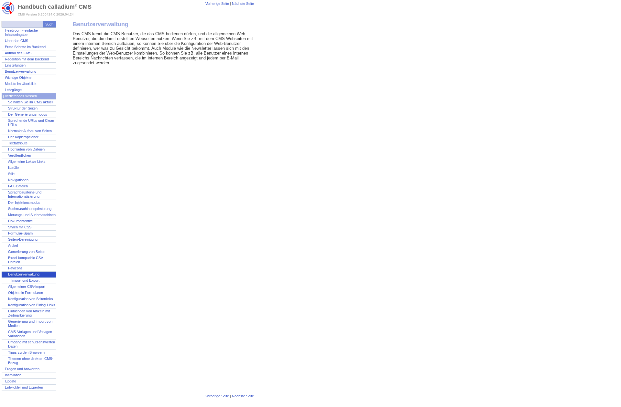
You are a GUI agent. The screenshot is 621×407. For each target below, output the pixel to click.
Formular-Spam (20, 233)
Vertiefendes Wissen (21, 96)
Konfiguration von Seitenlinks (30, 299)
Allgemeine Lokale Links (27, 161)
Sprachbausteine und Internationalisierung (24, 194)
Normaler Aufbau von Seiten (30, 131)
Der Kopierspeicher (23, 137)
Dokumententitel (20, 221)
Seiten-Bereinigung (23, 239)
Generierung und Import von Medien (30, 323)
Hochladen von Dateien (26, 149)
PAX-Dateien (18, 186)
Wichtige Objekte (18, 77)
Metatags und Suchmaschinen (32, 215)
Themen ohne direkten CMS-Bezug (30, 361)
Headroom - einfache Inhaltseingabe (21, 32)
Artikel (13, 245)
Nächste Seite (243, 3)
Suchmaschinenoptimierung (29, 209)
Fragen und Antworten (22, 369)
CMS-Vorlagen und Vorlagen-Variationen (30, 334)
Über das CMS (16, 41)
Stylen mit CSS (19, 227)
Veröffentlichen (19, 155)
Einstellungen (15, 65)
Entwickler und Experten (24, 387)
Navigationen (18, 180)
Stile (11, 174)
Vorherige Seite (217, 3)
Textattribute (17, 143)
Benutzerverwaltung (20, 71)
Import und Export (25, 280)
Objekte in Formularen (25, 293)
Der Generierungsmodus (27, 114)
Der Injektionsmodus (24, 202)
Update (10, 381)
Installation (13, 375)
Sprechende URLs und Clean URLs (31, 123)
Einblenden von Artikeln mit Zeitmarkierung (29, 313)
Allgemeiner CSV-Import (26, 286)
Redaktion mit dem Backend (27, 59)
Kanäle (13, 168)
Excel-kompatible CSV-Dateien (26, 260)
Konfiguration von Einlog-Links (31, 305)
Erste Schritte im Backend (25, 47)
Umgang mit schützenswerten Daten (31, 344)
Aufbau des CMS (18, 53)
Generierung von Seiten (26, 252)
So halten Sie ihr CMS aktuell (30, 102)
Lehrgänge (13, 90)
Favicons (15, 268)
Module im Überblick (21, 84)
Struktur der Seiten (23, 108)
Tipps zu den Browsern (26, 352)
